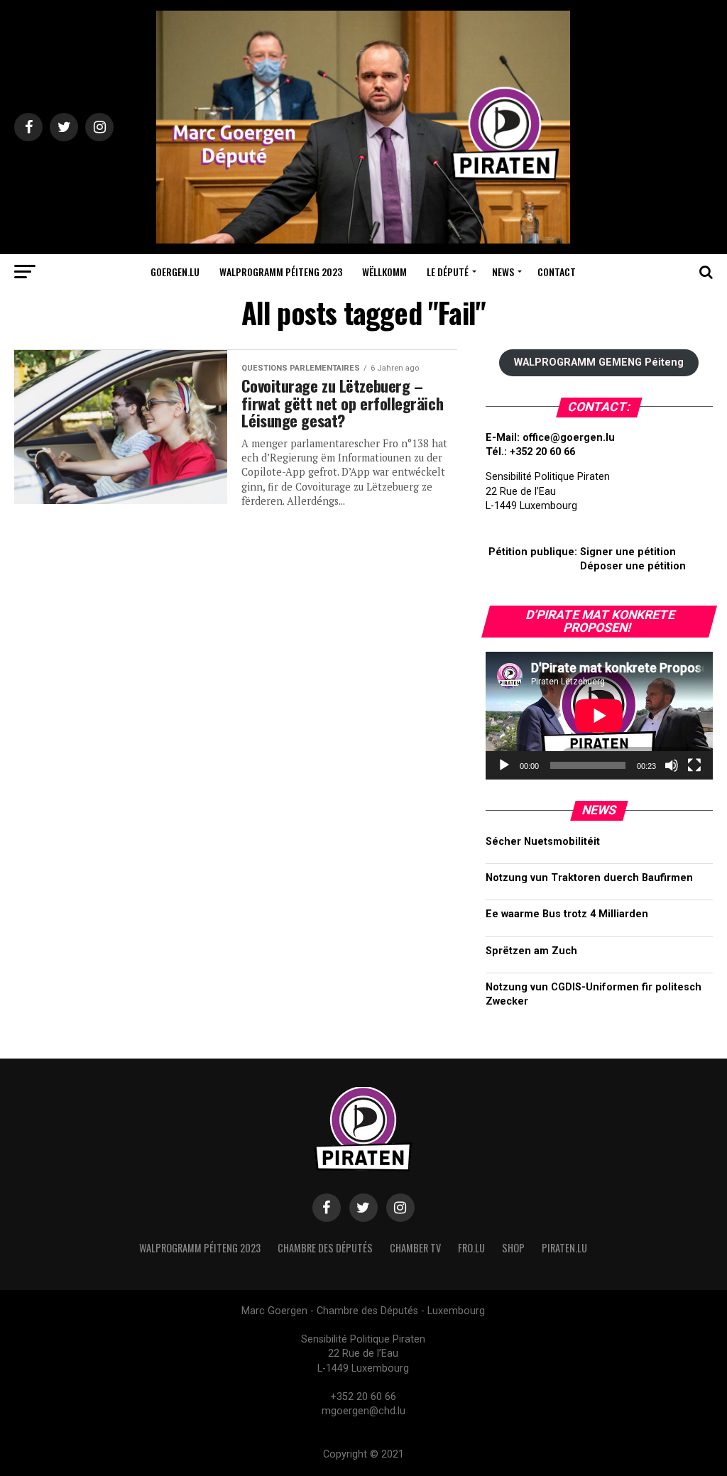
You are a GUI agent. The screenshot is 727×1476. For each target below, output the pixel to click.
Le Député (448, 271)
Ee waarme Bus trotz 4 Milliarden (567, 914)
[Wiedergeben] (504, 765)
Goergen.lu (175, 271)
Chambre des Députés (325, 1247)
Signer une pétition (628, 552)
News (503, 271)
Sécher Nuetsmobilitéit (543, 842)
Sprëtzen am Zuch (531, 951)
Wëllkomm (384, 271)
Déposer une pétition (633, 566)
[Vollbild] (694, 765)
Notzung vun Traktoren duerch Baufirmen (589, 878)
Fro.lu (471, 1247)
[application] (599, 716)
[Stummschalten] (672, 765)
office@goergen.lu (569, 438)
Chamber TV (415, 1247)
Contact (556, 271)
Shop (513, 1247)
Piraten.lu (564, 1247)
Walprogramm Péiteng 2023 (280, 271)
